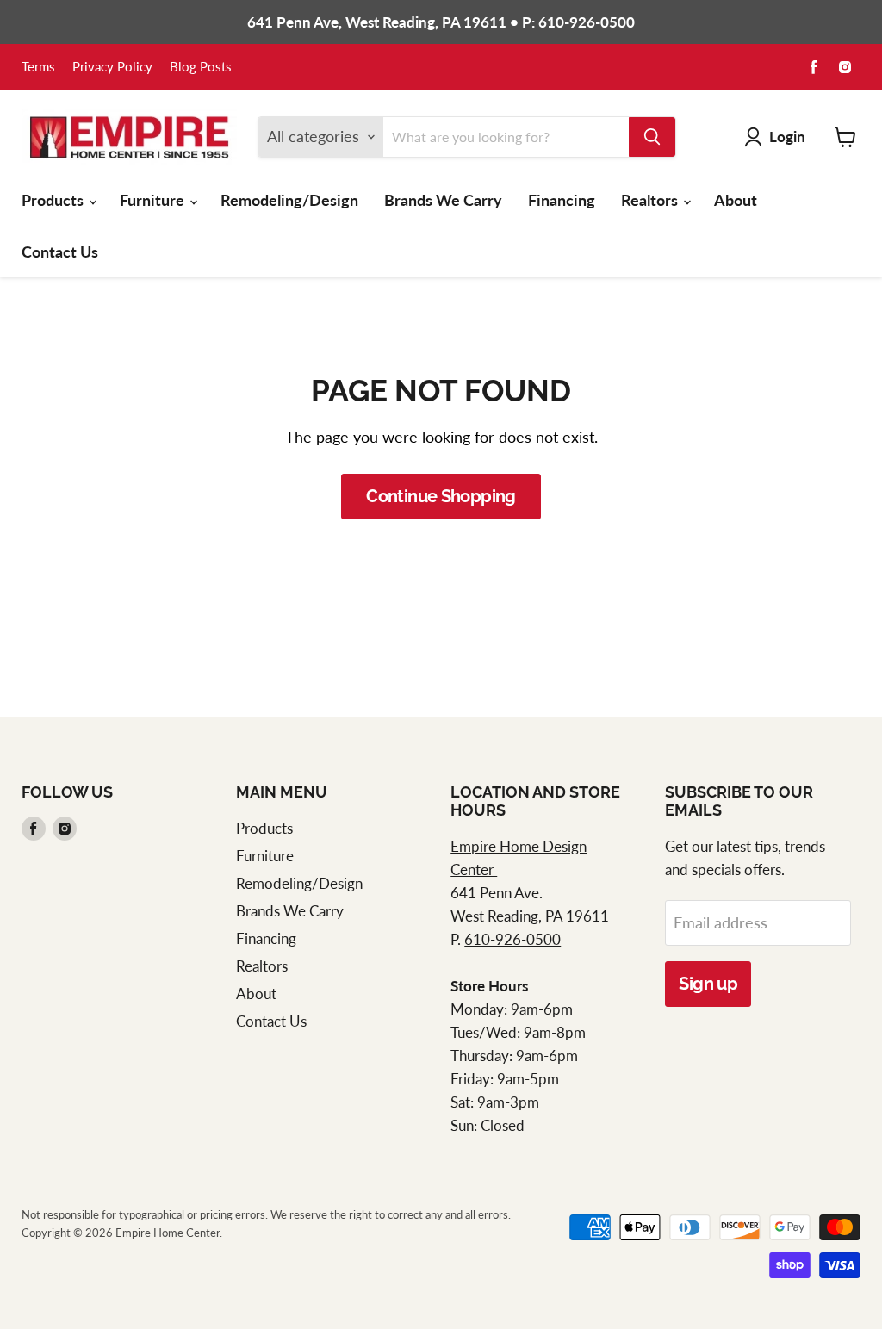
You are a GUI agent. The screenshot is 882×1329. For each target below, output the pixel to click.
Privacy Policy (112, 67)
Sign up (708, 983)
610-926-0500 (512, 939)
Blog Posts (201, 67)
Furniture (154, 199)
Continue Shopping (441, 496)
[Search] (652, 137)
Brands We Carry (443, 199)
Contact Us (60, 251)
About (735, 199)
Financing (561, 199)
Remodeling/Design (289, 199)
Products (54, 199)
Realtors (651, 199)
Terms (38, 67)
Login (787, 136)
